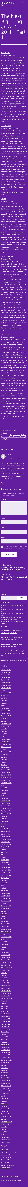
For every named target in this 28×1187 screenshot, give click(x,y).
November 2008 (6, 993)
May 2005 (4, 1101)
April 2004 (4, 1134)
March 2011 (4, 921)
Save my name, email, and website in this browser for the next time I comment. (15, 547)
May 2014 (4, 824)
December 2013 (6, 836)
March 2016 (5, 767)
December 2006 (6, 1052)
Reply (3, 483)
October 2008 (5, 996)
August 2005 (5, 1093)
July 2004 (4, 1127)
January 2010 (5, 957)
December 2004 (6, 1114)
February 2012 (5, 893)
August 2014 (5, 816)
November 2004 (6, 1116)
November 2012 (6, 870)
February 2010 (5, 955)
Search (3, 594)
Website (3, 537)
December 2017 (6, 716)
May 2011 (4, 916)
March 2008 (5, 1014)
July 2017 (4, 729)
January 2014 (5, 834)
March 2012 (5, 890)
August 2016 (5, 754)
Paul (9, 455)
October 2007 (5, 1026)
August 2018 (5, 695)
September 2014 (6, 813)
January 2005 (5, 1111)
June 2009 (4, 975)
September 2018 (6, 693)
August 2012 (5, 878)
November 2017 (6, 718)
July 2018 (4, 698)
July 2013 (4, 849)
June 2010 (4, 944)
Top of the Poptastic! (7, 1165)
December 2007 (6, 1021)
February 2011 (5, 924)
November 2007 (6, 1024)
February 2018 (5, 711)
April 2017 (4, 736)
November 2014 (6, 808)
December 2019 (6, 685)
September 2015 (6, 783)
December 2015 (6, 775)
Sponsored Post (6, 1157)
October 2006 (5, 1057)
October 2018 (5, 690)
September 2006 (6, 1060)
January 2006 (5, 1080)
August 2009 (5, 970)
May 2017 (4, 734)
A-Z (11, 435)
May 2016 (4, 762)
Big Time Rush (6, 126)
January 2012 (5, 895)
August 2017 (5, 726)
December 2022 (6, 677)
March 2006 (5, 1075)
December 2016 (6, 744)
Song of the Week (6, 1155)
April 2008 (4, 1011)
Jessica (5, 433)
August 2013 (5, 847)
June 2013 (4, 852)
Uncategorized (5, 1167)
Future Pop (4, 1149)
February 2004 (5, 1139)
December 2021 (6, 680)
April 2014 (4, 826)
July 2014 (4, 818)
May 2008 (4, 1008)
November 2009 (6, 962)
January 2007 (5, 1050)
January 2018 (5, 713)
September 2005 (6, 1091)
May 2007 (4, 1039)
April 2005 (4, 1103)
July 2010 (4, 942)
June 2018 (4, 700)
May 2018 (4, 703)
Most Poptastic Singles (8, 1152)
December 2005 (6, 1083)
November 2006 (6, 1055)
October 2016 (5, 749)
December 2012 (6, 867)
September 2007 (6, 1029)
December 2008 (6, 990)
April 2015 (4, 795)
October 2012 (5, 872)
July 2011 (4, 911)
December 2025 (6, 670)
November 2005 (6, 1086)
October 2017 (5, 721)
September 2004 (6, 1121)
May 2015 (4, 793)
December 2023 (6, 675)
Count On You (6, 174)
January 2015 (5, 803)
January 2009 (5, 988)
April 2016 (4, 765)
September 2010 (6, 937)
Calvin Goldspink (7, 256)
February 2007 (5, 1047)
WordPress (17, 1180)
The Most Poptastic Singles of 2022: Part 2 (12, 622)
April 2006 (4, 1073)
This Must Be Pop (9, 1177)
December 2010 (6, 929)
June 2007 (4, 1037)
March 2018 (5, 708)
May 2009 (4, 978)
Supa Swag (23, 297)
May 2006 (4, 1070)
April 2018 (4, 705)
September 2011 (6, 906)
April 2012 (4, 888)
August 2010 (5, 939)
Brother (3, 199)
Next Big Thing (5, 439)
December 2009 (6, 960)
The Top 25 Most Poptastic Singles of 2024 (13, 610)
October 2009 (5, 965)
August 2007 (5, 1032)
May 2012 (4, 885)
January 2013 (5, 865)
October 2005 (5, 1088)
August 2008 (5, 1001)
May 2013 (4, 854)
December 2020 (6, 682)
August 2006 (5, 1062)
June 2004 (4, 1129)
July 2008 (4, 1003)
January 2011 (5, 926)
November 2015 (6, 777)
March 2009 (5, 983)
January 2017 (5, 741)
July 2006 (4, 1065)
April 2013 (4, 857)
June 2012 (4, 883)
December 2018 (6, 688)
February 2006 (5, 1078)
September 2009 (6, 967)
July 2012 (4, 880)
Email (3, 527)
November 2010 (6, 931)
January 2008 (5, 1019)
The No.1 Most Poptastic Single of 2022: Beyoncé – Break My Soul (14, 618)
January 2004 (5, 1142)
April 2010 (4, 949)
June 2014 (4, 821)
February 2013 (5, 862)
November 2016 (6, 747)
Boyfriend (16, 169)
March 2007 (5, 1044)
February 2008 (5, 1016)
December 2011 (6, 898)
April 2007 (4, 1042)
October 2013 (5, 842)
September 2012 (6, 875)
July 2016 (4, 757)
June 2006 (4, 1068)
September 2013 (6, 844)
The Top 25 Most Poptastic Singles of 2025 (13, 606)
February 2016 (5, 770)
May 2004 (4, 1132)
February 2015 (5, 800)
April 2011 (4, 919)
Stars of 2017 (5, 1160)
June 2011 (4, 913)
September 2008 (6, 998)
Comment (5, 499)
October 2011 (5, 903)
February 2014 (5, 831)
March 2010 (5, 952)
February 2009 (5, 985)
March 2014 (5, 829)
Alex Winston (5, 53)
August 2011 (5, 908)
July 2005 (4, 1096)
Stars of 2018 (5, 1162)
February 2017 (5, 739)
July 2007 (4, 1034)
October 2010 (5, 934)
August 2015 (5, 785)
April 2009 (4, 980)
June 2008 (4, 1006)
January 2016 (5, 772)
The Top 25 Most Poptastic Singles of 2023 (13, 614)
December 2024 (6, 672)
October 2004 (5, 1119)
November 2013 (6, 839)
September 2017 (6, 723)
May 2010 (4, 947)
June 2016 (4, 759)
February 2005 (5, 1109)
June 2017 (4, 731)
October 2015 (5, 780)
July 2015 (4, 788)
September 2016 (6, 752)
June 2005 (4, 1098)
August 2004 (5, 1124)
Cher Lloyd (5, 334)
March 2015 (5, 798)
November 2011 (6, 901)
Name (3, 518)
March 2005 (5, 1106)
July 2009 (4, 973)
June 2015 (4, 790)
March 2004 (5, 1137)
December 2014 (6, 806)
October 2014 (5, 811)
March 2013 (5, 860)
